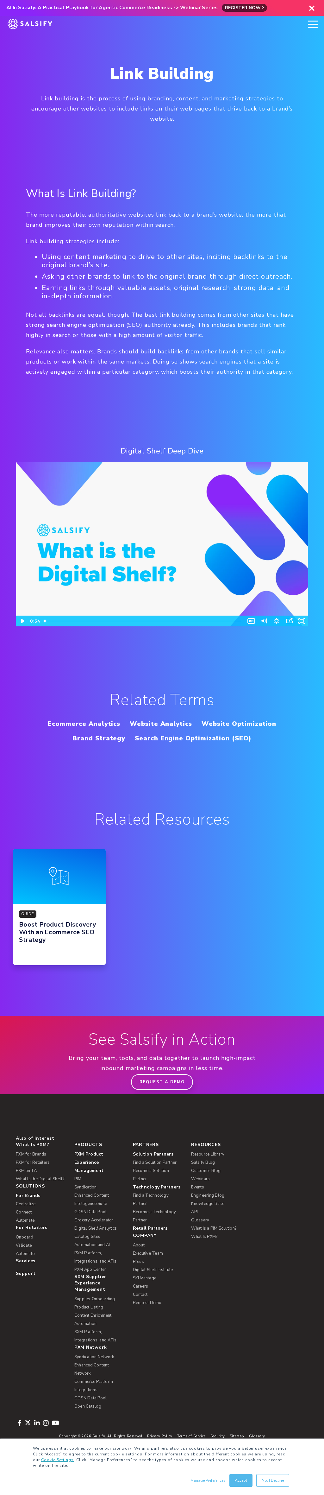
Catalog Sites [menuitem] (87, 1236)
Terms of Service (191, 1436)
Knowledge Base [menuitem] (207, 1204)
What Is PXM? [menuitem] (32, 1145)
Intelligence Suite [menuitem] (90, 1204)
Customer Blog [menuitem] (206, 1171)
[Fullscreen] (302, 621)
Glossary (257, 1436)
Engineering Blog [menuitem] (207, 1195)
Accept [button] (241, 1480)
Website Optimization (239, 723)
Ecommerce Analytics (84, 723)
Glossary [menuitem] (200, 1220)
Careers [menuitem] (140, 1286)
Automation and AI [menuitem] (92, 1245)
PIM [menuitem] (78, 1179)
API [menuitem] (194, 1212)
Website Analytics (161, 723)
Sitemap (237, 1436)
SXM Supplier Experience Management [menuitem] (90, 1283)
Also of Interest (35, 1138)
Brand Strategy (98, 738)
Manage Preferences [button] (208, 1480)
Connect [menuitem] (24, 1212)
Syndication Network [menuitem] (94, 1357)
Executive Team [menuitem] (148, 1253)
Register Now (243, 8)
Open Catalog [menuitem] (87, 1406)
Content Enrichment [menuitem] (93, 1315)
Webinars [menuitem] (200, 1179)
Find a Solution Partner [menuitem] (155, 1162)
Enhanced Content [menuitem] (91, 1195)
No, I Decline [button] (273, 1480)
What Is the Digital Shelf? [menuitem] (40, 1179)
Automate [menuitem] (25, 1220)
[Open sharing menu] (289, 621)
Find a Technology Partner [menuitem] (151, 1200)
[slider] (143, 621)
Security (217, 1436)
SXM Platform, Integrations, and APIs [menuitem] (95, 1336)
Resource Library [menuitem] (207, 1154)
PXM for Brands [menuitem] (31, 1154)
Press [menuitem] (138, 1261)
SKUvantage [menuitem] (145, 1278)
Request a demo (162, 1082)
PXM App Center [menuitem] (90, 1269)
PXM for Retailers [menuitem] (33, 1162)
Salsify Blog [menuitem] (203, 1162)
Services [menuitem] (25, 1261)
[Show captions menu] (251, 621)
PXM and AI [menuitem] (27, 1171)
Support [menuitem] (25, 1273)
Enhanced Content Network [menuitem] (91, 1369)
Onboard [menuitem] (24, 1237)
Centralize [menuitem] (26, 1204)
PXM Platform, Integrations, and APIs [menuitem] (95, 1257)
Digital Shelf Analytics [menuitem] (95, 1228)
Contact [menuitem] (140, 1294)
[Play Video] (22, 621)
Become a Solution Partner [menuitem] (151, 1175)
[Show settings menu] (276, 621)
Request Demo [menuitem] (147, 1303)
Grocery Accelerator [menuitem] (94, 1220)
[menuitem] (99, 1162)
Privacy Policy (160, 1436)
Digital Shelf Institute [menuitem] (153, 1270)
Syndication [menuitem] (85, 1187)
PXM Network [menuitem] (90, 1347)
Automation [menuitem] (85, 1324)
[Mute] (264, 621)
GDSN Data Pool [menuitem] (90, 1212)
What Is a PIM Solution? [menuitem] (213, 1228)
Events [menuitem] (197, 1187)
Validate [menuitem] (24, 1245)
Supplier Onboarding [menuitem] (94, 1299)
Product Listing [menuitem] (88, 1307)
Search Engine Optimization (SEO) (193, 738)
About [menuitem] (139, 1245)
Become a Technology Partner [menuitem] (154, 1216)
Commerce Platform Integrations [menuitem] (93, 1386)
